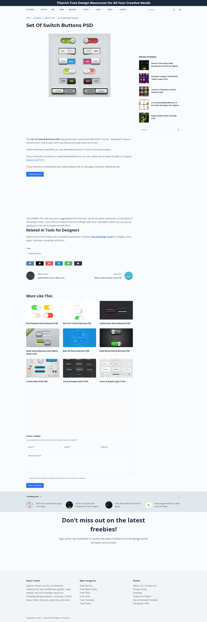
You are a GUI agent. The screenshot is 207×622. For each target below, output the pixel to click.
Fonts (109, 10)
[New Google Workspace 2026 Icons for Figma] (148, 504)
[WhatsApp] (68, 263)
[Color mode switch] (180, 10)
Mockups (72, 10)
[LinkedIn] (59, 263)
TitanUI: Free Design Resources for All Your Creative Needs (103, 3)
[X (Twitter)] (40, 263)
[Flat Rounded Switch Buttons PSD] (42, 310)
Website (104, 447)
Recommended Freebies (145, 599)
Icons (98, 10)
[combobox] (157, 129)
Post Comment (35, 485)
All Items (30, 10)
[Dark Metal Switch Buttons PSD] (116, 337)
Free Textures (87, 599)
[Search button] (174, 9)
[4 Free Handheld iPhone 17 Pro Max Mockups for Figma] (144, 104)
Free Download (35, 174)
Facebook (138, 603)
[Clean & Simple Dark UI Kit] (79, 368)
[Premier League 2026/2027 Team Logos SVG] (144, 78)
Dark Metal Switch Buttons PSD (115, 351)
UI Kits (86, 10)
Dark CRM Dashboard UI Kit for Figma (128, 505)
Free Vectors (86, 585)
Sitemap (137, 592)
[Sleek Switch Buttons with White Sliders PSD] (42, 337)
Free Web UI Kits (88, 589)
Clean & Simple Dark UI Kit (75, 381)
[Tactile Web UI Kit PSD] (42, 368)
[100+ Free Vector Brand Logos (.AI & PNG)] (29, 504)
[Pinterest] (49, 263)
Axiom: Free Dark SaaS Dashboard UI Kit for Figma (86, 505)
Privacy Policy (140, 589)
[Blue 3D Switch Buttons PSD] (79, 337)
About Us (138, 585)
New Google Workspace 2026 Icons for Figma (167, 505)
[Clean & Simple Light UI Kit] (116, 368)
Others (122, 10)
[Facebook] (30, 263)
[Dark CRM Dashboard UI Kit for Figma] (108, 504)
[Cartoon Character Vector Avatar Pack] (144, 91)
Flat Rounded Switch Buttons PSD (42, 323)
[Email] (78, 263)
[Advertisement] (79, 117)
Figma (61, 10)
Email (67, 447)
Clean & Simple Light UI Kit (113, 381)
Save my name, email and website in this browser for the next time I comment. (57, 478)
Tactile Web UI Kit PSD (37, 381)
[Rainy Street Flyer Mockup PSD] (144, 118)
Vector (44, 10)
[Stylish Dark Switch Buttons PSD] (116, 310)
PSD (53, 10)
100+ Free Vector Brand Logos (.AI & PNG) (49, 505)
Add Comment (34, 455)
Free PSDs (85, 592)
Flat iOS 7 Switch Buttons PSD (77, 323)
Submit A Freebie (142, 596)
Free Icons (85, 596)
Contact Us (150, 585)
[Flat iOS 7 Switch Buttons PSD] (79, 310)
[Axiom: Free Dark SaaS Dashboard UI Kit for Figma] (144, 65)
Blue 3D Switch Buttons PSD (76, 351)
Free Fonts (85, 603)
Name (31, 447)
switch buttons (34, 253)
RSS (147, 603)
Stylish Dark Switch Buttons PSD (115, 323)
